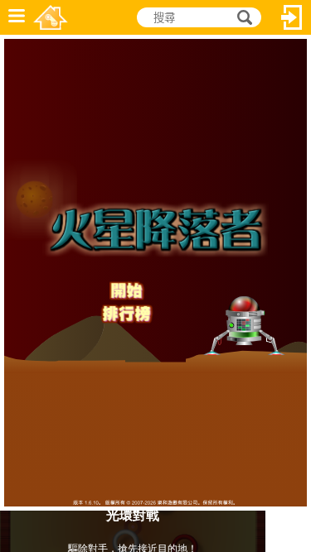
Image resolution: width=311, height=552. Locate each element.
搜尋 (242, 18)
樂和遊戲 (50, 17)
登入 (292, 17)
